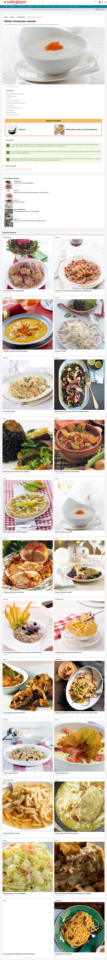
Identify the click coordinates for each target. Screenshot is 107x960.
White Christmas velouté (63, 532)
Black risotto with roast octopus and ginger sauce (30, 220)
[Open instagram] (106, 2)
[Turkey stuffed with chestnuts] (28, 565)
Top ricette (70, 6)
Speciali (77, 6)
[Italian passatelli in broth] (28, 806)
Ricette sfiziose (21, 6)
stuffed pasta (59, 599)
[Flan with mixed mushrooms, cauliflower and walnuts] (79, 867)
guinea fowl (17, 181)
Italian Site (102, 9)
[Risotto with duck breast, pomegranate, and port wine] (9, 194)
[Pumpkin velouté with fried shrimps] (28, 324)
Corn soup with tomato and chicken (67, 471)
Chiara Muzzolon (10, 166)
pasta (5, 840)
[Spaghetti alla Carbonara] (79, 927)
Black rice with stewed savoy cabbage (16, 471)
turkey (5, 539)
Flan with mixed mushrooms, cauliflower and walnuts (73, 893)
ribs (4, 659)
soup (8, 169)
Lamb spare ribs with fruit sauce (14, 713)
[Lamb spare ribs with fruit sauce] (28, 686)
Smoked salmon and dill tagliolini (14, 893)
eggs (4, 900)
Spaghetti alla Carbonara (63, 954)
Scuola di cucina (61, 6)
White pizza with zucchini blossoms (81, 129)
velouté (13, 169)
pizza (4, 478)
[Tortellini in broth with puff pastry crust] (79, 625)
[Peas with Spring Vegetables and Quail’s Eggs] (28, 927)
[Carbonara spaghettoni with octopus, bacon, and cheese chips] (79, 686)
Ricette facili (47, 6)
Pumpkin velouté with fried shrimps (15, 351)
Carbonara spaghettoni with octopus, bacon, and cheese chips (76, 713)
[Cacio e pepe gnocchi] (28, 746)
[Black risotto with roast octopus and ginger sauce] (9, 222)
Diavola (22, 129)
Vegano (54, 6)
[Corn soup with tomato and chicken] (79, 445)
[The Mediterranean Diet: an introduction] (9, 213)
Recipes (12, 17)
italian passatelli (8, 780)
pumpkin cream (7, 297)
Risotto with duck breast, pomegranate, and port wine (31, 192)
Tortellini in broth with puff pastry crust (68, 652)
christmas (19, 169)
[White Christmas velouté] (79, 505)
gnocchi (5, 719)
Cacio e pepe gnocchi (10, 773)
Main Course (21, 17)
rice (4, 418)
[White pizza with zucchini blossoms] (59, 129)
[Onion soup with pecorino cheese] (79, 806)
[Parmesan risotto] (28, 384)
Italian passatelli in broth (11, 833)
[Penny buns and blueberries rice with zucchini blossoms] (28, 625)
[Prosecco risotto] (9, 203)
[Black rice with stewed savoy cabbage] (28, 445)
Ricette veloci (38, 6)
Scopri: (6, 6)
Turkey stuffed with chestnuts (13, 592)
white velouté (27, 169)
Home (5, 17)
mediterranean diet (20, 209)
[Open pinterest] (103, 2)
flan (56, 840)
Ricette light (30, 6)
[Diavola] (12, 129)
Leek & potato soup (61, 773)
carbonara (58, 659)
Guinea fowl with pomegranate (24, 183)
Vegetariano (12, 6)
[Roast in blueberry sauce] (79, 565)
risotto (16, 190)
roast (57, 539)
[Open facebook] (100, 2)
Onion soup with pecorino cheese (66, 833)
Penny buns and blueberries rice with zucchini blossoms (22, 652)
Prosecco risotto (19, 202)
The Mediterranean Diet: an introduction (26, 211)
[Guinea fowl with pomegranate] (9, 185)
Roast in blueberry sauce (63, 592)
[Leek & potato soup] (79, 746)
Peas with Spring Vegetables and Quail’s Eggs (18, 954)
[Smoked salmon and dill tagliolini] (28, 867)
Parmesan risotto (9, 411)
